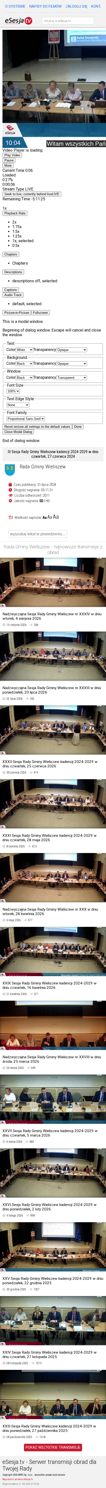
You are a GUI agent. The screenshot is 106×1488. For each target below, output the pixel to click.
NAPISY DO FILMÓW (45, 6)
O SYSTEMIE (15, 6)
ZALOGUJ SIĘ (76, 6)
